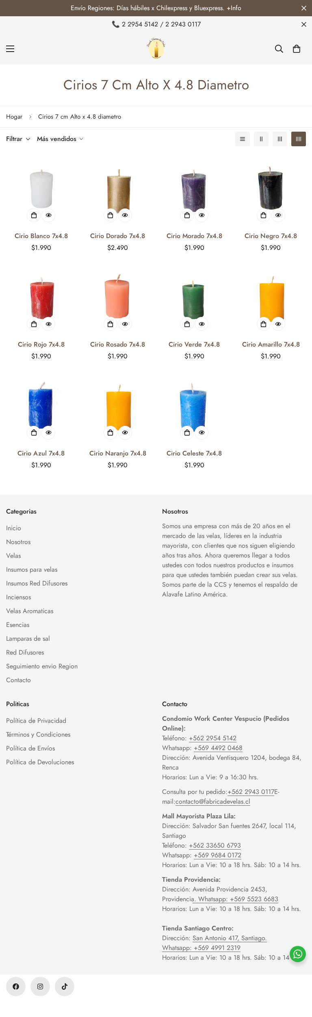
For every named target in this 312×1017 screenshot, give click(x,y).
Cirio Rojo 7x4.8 (41, 344)
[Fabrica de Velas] (156, 49)
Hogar (14, 116)
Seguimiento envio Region (42, 666)
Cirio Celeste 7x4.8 (194, 453)
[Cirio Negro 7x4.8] (271, 191)
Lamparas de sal (28, 638)
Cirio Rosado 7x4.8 (117, 344)
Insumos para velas (31, 569)
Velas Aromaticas (29, 611)
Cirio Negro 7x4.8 (271, 236)
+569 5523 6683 (254, 899)
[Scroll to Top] (296, 972)
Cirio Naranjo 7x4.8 (117, 453)
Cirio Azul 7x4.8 (41, 453)
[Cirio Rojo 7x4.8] (41, 300)
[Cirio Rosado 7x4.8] (118, 300)
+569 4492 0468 (218, 747)
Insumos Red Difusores (36, 583)
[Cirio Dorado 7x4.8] (118, 191)
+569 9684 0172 (217, 855)
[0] (296, 48)
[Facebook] (16, 986)
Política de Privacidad (36, 720)
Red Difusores (25, 652)
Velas (13, 555)
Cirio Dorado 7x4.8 (117, 236)
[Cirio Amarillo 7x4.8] (271, 300)
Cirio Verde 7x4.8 (194, 344)
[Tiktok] (64, 986)
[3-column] (280, 139)
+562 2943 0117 (251, 791)
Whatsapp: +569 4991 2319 (201, 947)
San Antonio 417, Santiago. (230, 938)
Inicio (13, 528)
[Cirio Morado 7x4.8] (194, 191)
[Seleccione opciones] (34, 215)
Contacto (18, 680)
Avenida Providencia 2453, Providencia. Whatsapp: (214, 894)
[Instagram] (40, 986)
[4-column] (298, 139)
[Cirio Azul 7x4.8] (41, 408)
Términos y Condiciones (38, 734)
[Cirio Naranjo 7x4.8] (118, 408)
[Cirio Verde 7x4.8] (194, 300)
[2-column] (261, 139)
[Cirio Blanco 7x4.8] (41, 191)
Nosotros (18, 541)
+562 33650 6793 (215, 845)
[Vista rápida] (48, 215)
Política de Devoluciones (40, 762)
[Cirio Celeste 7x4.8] (194, 408)
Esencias (17, 624)
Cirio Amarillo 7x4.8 (271, 344)
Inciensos (18, 597)
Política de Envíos (30, 748)
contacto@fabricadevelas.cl (213, 801)
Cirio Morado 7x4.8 (194, 236)
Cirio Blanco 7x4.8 (41, 236)
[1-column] (242, 139)
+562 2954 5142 (212, 738)
